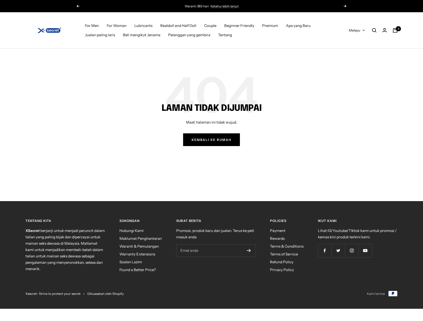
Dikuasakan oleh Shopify (105, 294)
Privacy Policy (282, 269)
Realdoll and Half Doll (178, 25)
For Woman (117, 25)
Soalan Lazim (130, 262)
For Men (92, 25)
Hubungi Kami (131, 230)
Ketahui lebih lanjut (225, 6)
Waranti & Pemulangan (139, 246)
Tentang (225, 35)
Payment (277, 230)
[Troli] (395, 30)
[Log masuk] (384, 30)
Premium (270, 25)
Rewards (277, 238)
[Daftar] (249, 250)
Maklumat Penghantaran (140, 238)
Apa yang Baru (298, 25)
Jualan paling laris (100, 35)
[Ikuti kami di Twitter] (338, 250)
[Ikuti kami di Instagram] (351, 250)
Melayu (354, 30)
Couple (210, 25)
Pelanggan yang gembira (189, 35)
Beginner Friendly (239, 25)
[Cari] (374, 30)
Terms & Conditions (287, 246)
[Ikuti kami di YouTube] (365, 250)
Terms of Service (284, 254)
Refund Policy (282, 262)
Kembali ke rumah (211, 140)
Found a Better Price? (137, 269)
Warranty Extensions (137, 254)
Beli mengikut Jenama (141, 35)
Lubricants (143, 25)
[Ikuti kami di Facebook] (324, 250)
